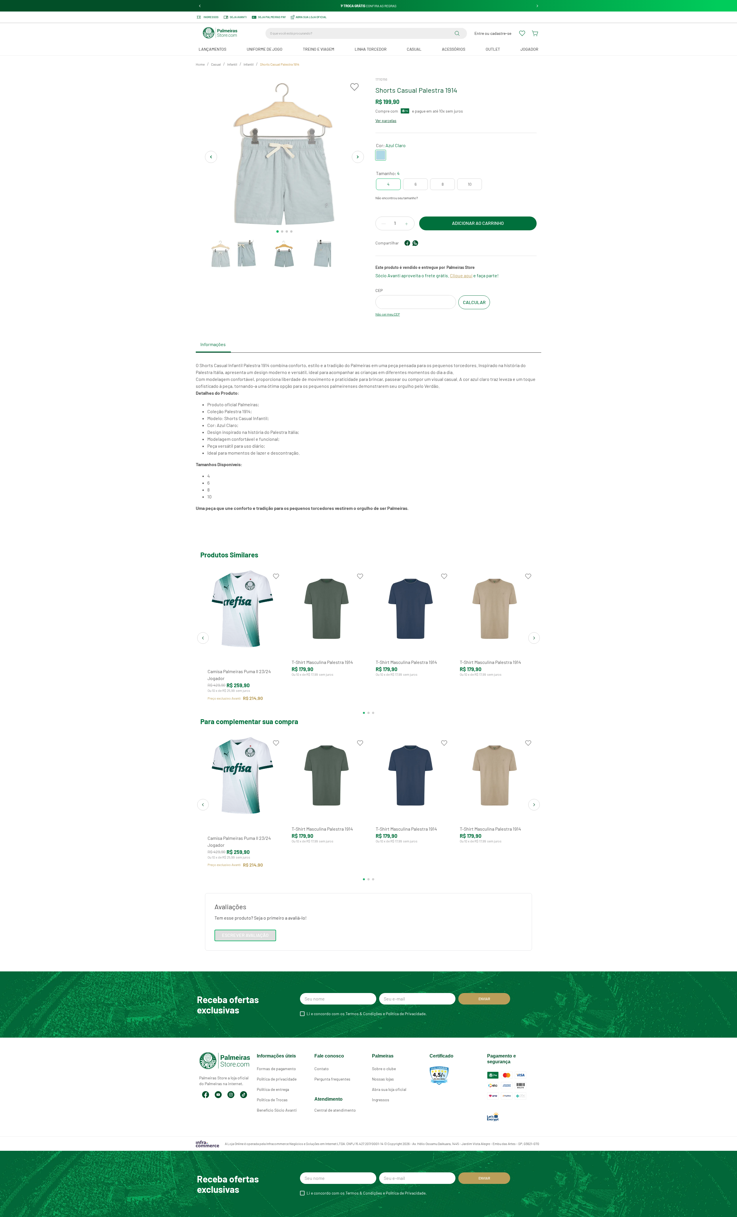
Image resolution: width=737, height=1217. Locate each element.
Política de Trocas (272, 1099)
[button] (388, 184)
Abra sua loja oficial (389, 1089)
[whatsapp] (415, 243)
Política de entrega (273, 1089)
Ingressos (211, 17)
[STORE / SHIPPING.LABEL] (474, 302)
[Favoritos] (523, 33)
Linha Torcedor (371, 49)
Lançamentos (212, 49)
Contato (321, 1068)
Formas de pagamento (276, 1068)
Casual (414, 49)
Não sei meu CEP (387, 314)
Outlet (493, 49)
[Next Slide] (537, 6)
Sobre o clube (384, 1068)
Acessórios (453, 49)
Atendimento (328, 1099)
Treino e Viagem (318, 49)
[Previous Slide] (200, 6)
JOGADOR (529, 49)
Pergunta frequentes (332, 1078)
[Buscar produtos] (458, 33)
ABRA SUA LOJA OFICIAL (311, 17)
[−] (383, 224)
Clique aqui (461, 275)
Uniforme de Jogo (264, 49)
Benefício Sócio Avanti (277, 1110)
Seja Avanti (238, 17)
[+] (406, 224)
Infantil (232, 64)
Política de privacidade (277, 1078)
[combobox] (366, 33)
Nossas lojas (383, 1078)
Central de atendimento (335, 1110)
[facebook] (407, 243)
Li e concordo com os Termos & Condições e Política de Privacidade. (367, 1013)
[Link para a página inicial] (200, 64)
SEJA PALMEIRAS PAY (272, 17)
